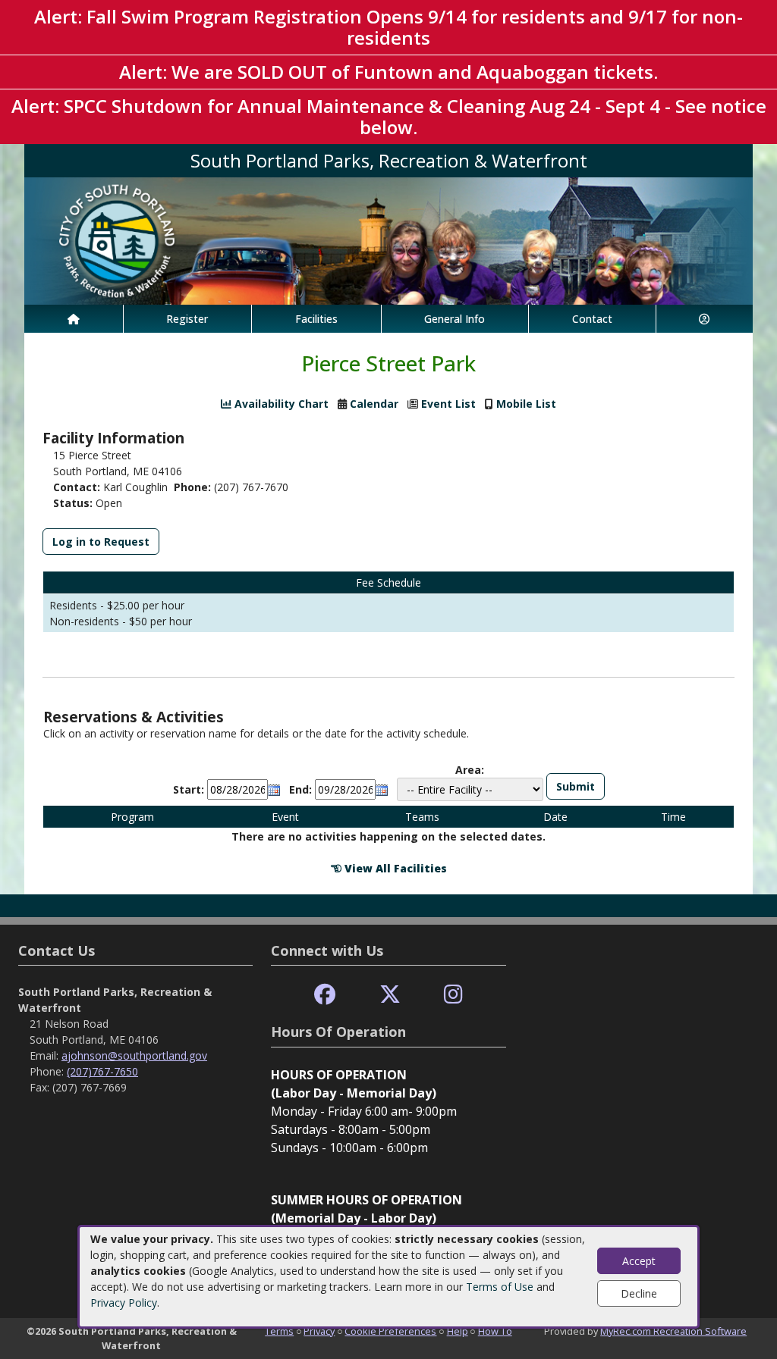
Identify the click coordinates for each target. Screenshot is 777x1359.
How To (495, 1331)
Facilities (316, 319)
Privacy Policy (123, 1302)
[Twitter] (390, 995)
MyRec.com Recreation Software (673, 1331)
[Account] (704, 319)
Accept (639, 1261)
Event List (448, 403)
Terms (279, 1331)
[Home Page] (73, 319)
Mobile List (526, 403)
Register (187, 319)
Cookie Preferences (390, 1331)
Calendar (374, 403)
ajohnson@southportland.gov (134, 1055)
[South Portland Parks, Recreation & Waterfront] (388, 240)
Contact (592, 319)
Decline (639, 1293)
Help (457, 1331)
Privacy (319, 1331)
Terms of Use (499, 1286)
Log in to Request (100, 541)
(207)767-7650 (102, 1071)
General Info (454, 319)
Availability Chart (280, 403)
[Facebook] (324, 995)
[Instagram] (453, 995)
